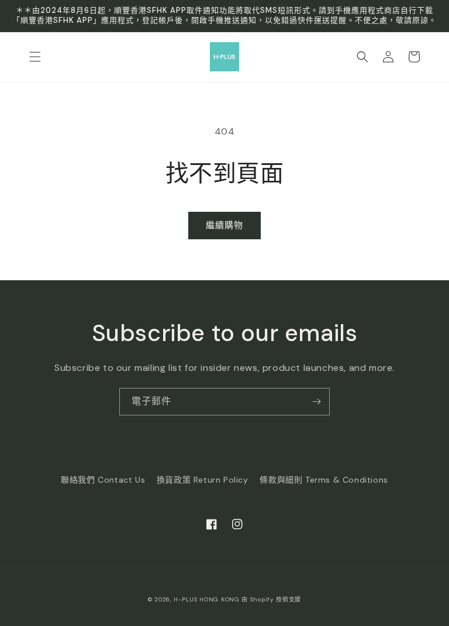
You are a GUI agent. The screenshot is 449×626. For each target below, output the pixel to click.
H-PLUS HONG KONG (206, 599)
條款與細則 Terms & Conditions (324, 479)
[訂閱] (316, 401)
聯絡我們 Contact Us (103, 479)
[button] (35, 57)
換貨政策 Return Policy (202, 479)
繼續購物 (224, 225)
